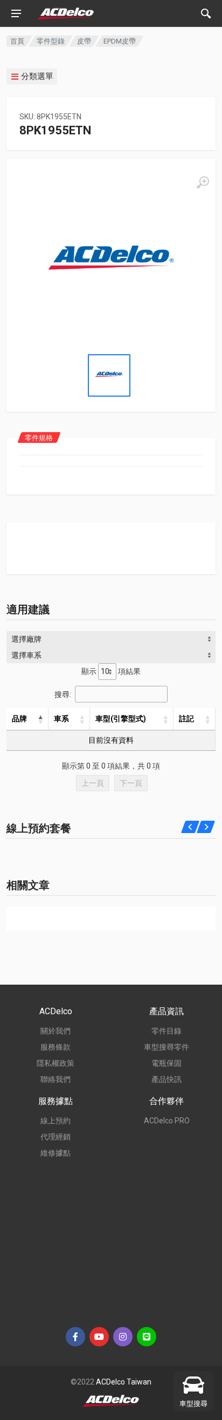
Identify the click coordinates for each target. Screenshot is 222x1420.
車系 (61, 718)
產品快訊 (166, 1079)
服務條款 (55, 1047)
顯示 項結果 (111, 671)
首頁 (17, 41)
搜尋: (62, 694)
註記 (186, 718)
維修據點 (55, 1153)
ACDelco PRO (167, 1120)
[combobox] (111, 639)
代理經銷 (55, 1136)
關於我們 (55, 1031)
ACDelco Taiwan (123, 1382)
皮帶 (84, 41)
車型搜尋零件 (166, 1047)
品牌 (19, 718)
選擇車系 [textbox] (26, 655)
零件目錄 (166, 1031)
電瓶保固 (166, 1063)
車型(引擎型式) (120, 718)
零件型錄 (51, 41)
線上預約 (55, 1120)
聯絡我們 (55, 1079)
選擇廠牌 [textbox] (26, 639)
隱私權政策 (55, 1063)
